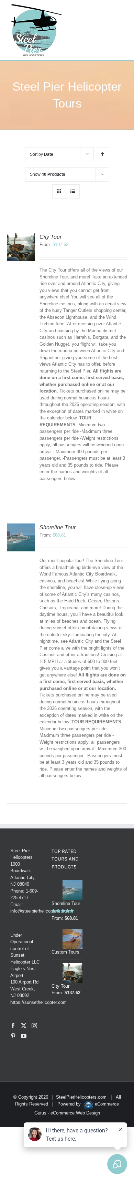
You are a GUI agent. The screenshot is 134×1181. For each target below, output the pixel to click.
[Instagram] (34, 1025)
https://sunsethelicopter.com (38, 1002)
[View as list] (72, 191)
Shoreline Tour (58, 527)
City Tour (51, 237)
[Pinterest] (13, 1036)
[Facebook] (13, 1025)
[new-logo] (36, 6)
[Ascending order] (102, 154)
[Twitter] (23, 1025)
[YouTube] (23, 1036)
